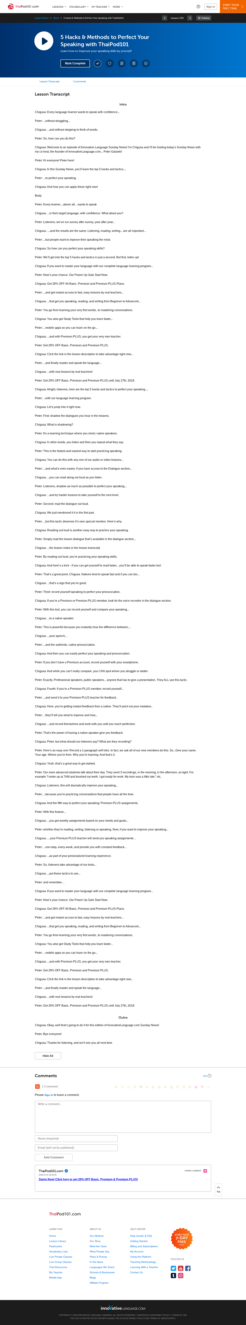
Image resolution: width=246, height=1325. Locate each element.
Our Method (96, 1235)
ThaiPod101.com (145, 1315)
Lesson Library (42, 18)
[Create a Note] (122, 63)
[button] (198, 6)
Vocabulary (77, 6)
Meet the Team (98, 1246)
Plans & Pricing (98, 1256)
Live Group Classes (60, 1261)
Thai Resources (58, 1267)
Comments (79, 81)
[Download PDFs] (134, 63)
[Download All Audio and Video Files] (146, 63)
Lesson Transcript (49, 81)
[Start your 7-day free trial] (182, 1239)
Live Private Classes (60, 1256)
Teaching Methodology (143, 1261)
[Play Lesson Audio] (43, 40)
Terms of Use (179, 1315)
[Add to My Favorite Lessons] (110, 63)
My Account (136, 1251)
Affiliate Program (99, 1282)
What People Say (99, 1251)
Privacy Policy (162, 1315)
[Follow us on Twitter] (173, 1268)
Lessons (57, 6)
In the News (96, 1261)
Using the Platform (140, 1256)
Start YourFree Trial (231, 6)
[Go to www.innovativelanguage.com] (123, 1307)
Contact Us (136, 1272)
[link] (164, 17)
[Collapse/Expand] (123, 1075)
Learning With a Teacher (144, 1267)
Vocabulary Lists (58, 1251)
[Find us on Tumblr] (173, 1275)
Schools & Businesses (102, 1272)
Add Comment (54, 1157)
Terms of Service (159, 1318)
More (116, 6)
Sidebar (205, 18)
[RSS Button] (37, 1086)
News (56, 18)
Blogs (93, 1277)
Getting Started (138, 1241)
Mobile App (55, 1277)
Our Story (95, 1241)
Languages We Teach (102, 1267)
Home (52, 1235)
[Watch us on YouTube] (181, 1268)
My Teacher (99, 6)
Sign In (210, 6)
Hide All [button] (48, 1055)
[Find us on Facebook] (188, 1268)
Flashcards (55, 1246)
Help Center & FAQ (141, 1235)
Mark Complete (75, 63)
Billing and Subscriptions (144, 1246)
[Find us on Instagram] (181, 1275)
